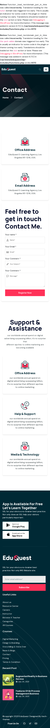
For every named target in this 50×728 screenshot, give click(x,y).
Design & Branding (11, 643)
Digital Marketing (10, 639)
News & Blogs (9, 650)
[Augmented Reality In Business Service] (8, 679)
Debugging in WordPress (11, 53)
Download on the (18, 533)
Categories (8, 621)
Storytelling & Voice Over (14, 646)
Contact (7, 654)
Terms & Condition (11, 662)
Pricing (6, 658)
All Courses (8, 625)
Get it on (15, 524)
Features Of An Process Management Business (28, 692)
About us (7, 602)
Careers (6, 610)
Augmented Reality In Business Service (31, 677)
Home (6, 97)
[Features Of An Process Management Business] (8, 694)
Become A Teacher (11, 617)
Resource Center (10, 606)
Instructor (7, 613)
